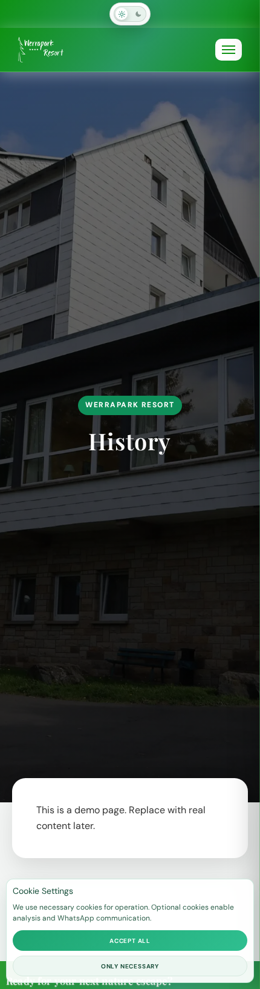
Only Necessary (130, 966)
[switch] (130, 13)
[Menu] (228, 50)
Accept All (130, 941)
